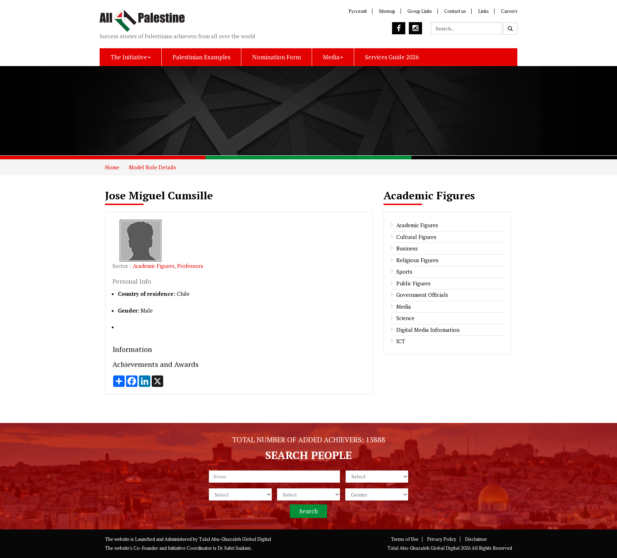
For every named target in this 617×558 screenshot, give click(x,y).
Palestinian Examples (201, 57)
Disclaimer (476, 539)
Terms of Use (404, 539)
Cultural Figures (416, 236)
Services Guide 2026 (392, 57)
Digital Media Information (428, 329)
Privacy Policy (441, 539)
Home (112, 167)
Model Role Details (151, 167)
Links (483, 11)
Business (407, 248)
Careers (509, 11)
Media (331, 57)
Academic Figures (154, 265)
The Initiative (128, 57)
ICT (400, 341)
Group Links (419, 11)
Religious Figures (417, 260)
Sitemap (387, 11)
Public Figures (413, 283)
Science (405, 318)
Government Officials (422, 294)
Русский (357, 11)
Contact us (455, 11)
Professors (190, 265)
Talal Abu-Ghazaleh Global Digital (235, 539)
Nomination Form (276, 57)
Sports (404, 271)
